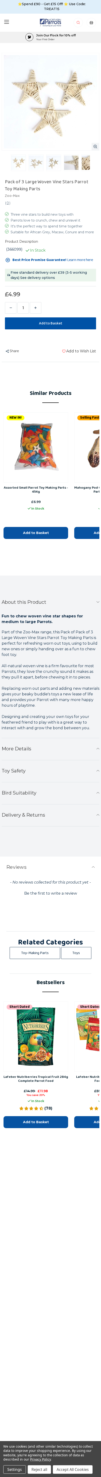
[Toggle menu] (6, 21)
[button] (50, 893)
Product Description (21, 241)
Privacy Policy (40, 1459)
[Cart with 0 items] (91, 24)
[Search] (78, 24)
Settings (14, 1469)
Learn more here (80, 260)
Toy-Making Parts (35, 953)
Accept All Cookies (73, 1469)
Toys (76, 953)
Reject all (39, 1469)
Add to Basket (36, 533)
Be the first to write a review (50, 893)
